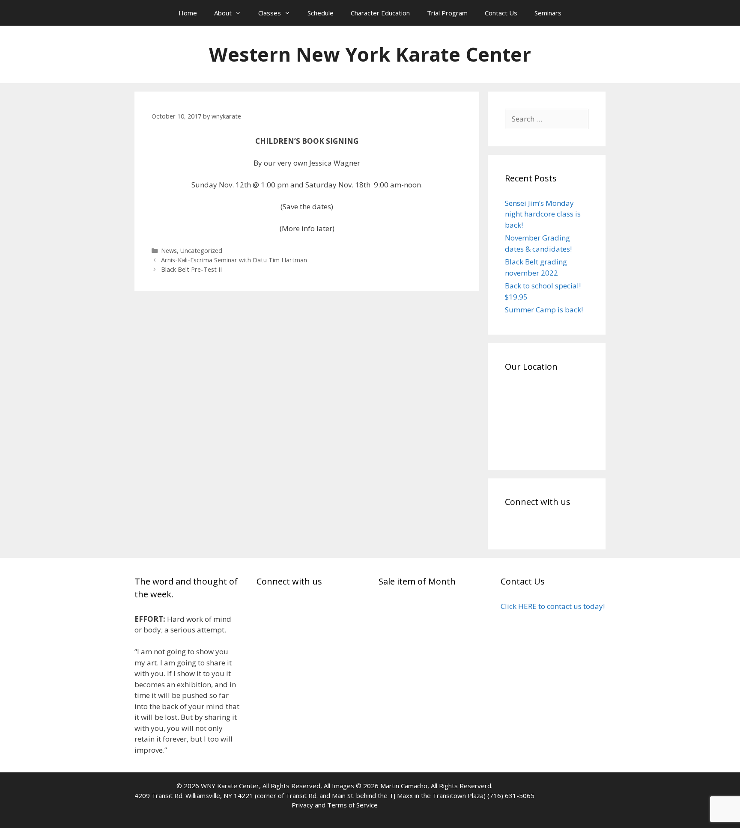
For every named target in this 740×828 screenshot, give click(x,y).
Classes (269, 13)
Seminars (547, 13)
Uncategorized (201, 250)
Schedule (320, 13)
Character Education (380, 13)
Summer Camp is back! (544, 310)
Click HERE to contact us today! (553, 606)
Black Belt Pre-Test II (191, 269)
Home (188, 13)
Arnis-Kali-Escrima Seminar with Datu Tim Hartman (234, 260)
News (169, 250)
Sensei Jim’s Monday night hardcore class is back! (543, 214)
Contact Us (501, 13)
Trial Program (447, 13)
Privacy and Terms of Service (335, 805)
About (223, 13)
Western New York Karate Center (370, 54)
